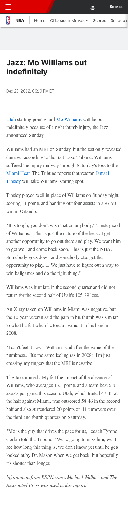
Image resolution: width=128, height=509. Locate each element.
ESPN (33, 7)
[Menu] (8, 7)
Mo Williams (69, 119)
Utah (11, 119)
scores (116, 7)
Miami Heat (18, 173)
